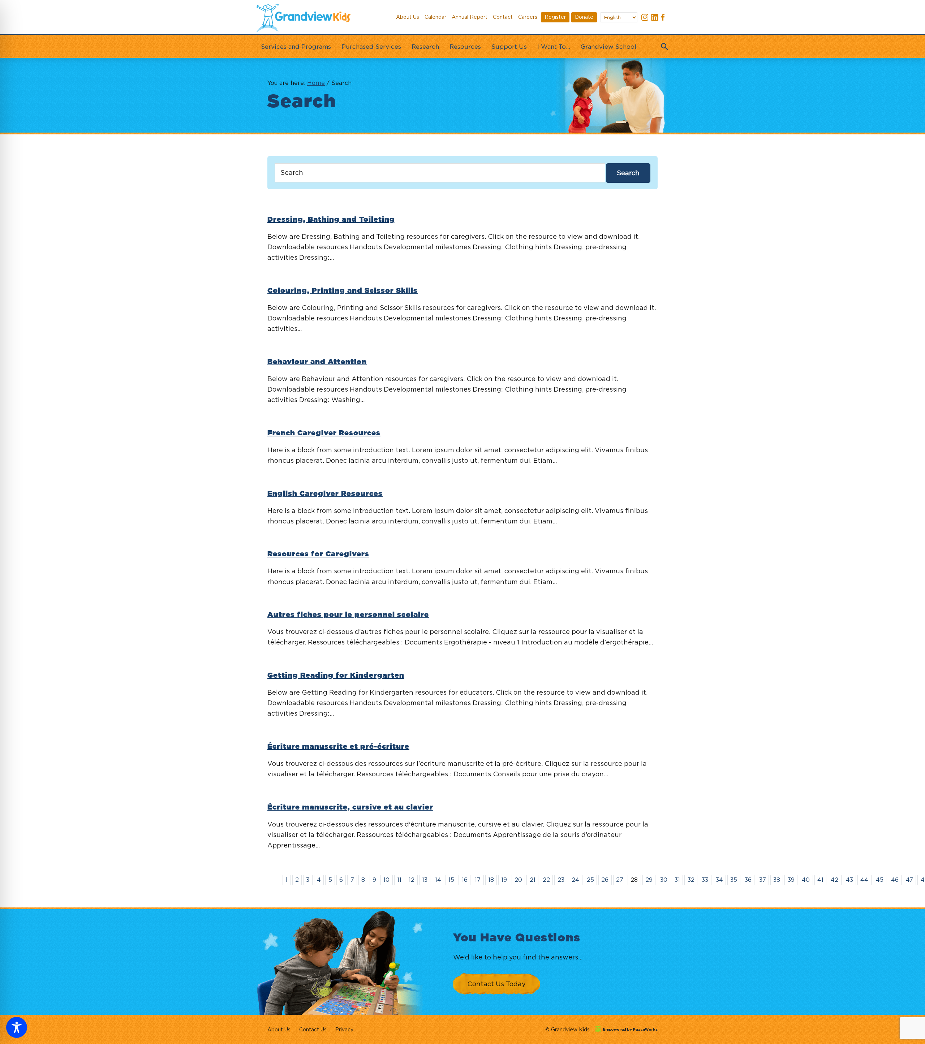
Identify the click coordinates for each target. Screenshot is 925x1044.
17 (478, 879)
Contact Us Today (496, 983)
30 (663, 879)
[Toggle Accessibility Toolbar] (16, 1027)
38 (776, 879)
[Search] (663, 44)
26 (604, 879)
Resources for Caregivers (318, 554)
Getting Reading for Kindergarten (335, 675)
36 (748, 879)
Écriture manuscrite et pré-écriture (338, 746)
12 (411, 879)
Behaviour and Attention (317, 362)
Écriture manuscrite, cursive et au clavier (350, 807)
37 (762, 879)
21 (532, 879)
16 (465, 879)
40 (806, 879)
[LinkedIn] (655, 18)
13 (424, 879)
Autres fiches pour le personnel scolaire (348, 614)
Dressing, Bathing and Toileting (331, 219)
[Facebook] (664, 18)
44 (864, 879)
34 (719, 879)
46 (895, 879)
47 (909, 879)
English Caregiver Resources (325, 493)
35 (733, 879)
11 (399, 879)
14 (438, 879)
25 (590, 879)
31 (677, 879)
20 (518, 879)
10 (386, 879)
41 (820, 879)
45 (879, 879)
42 (834, 879)
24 (575, 879)
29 (649, 879)
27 (619, 879)
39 (791, 879)
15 (451, 879)
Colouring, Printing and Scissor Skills (342, 290)
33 (705, 879)
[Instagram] (645, 18)
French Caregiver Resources (323, 433)
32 (691, 879)
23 (561, 879)
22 (546, 879)
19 (504, 879)
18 (491, 879)
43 (849, 879)
